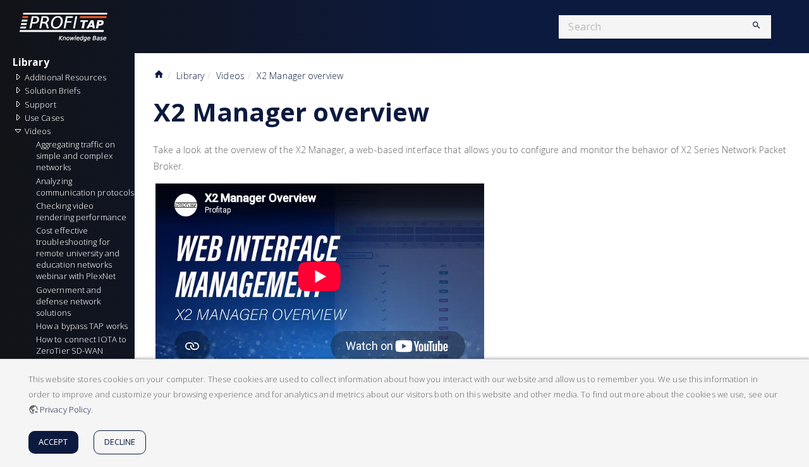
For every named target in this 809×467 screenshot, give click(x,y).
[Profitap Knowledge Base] (72, 26)
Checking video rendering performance (81, 211)
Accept (53, 441)
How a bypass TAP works (82, 326)
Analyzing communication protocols (85, 186)
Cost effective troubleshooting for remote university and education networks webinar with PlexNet (78, 253)
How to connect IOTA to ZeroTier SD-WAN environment (82, 350)
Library (31, 62)
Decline (120, 441)
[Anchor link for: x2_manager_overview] (441, 110)
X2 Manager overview (300, 76)
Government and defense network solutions (70, 301)
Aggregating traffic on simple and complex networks (76, 156)
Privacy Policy (65, 409)
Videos (230, 76)
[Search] (751, 26)
